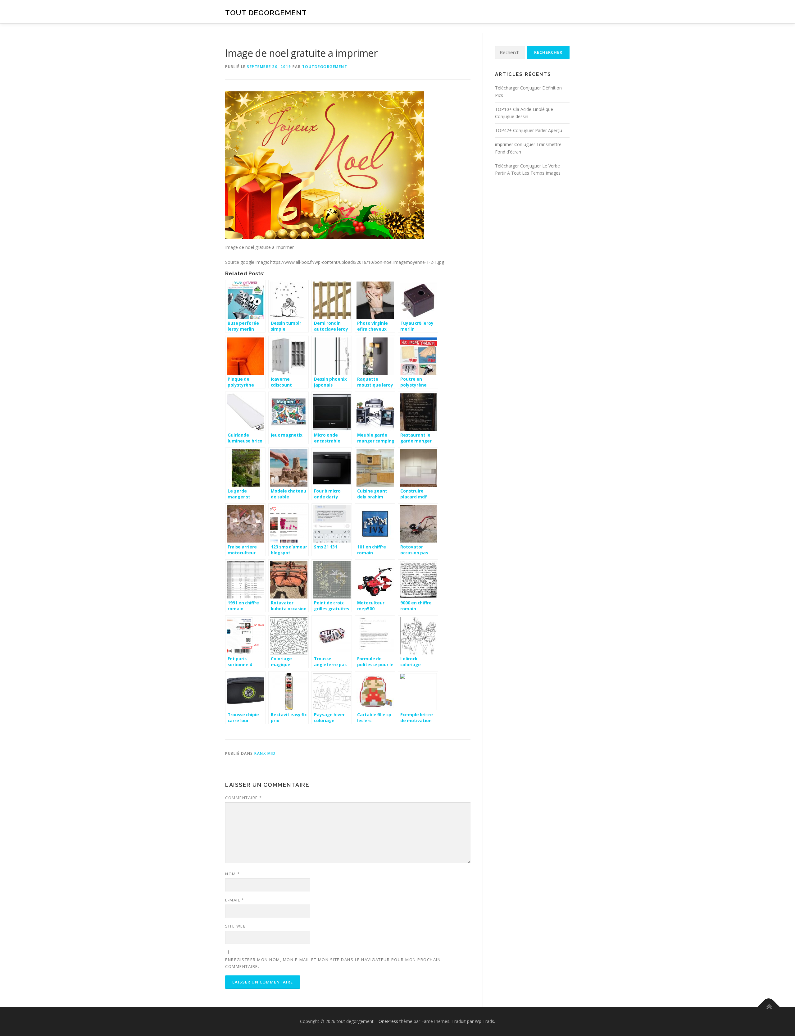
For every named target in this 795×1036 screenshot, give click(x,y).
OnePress (388, 1021)
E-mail (234, 900)
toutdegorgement (325, 66)
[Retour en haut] (769, 1007)
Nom (232, 874)
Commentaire (243, 797)
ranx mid (264, 753)
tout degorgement (266, 12)
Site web (235, 926)
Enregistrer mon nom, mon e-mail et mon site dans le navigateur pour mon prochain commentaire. (333, 963)
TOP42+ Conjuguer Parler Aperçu (528, 130)
